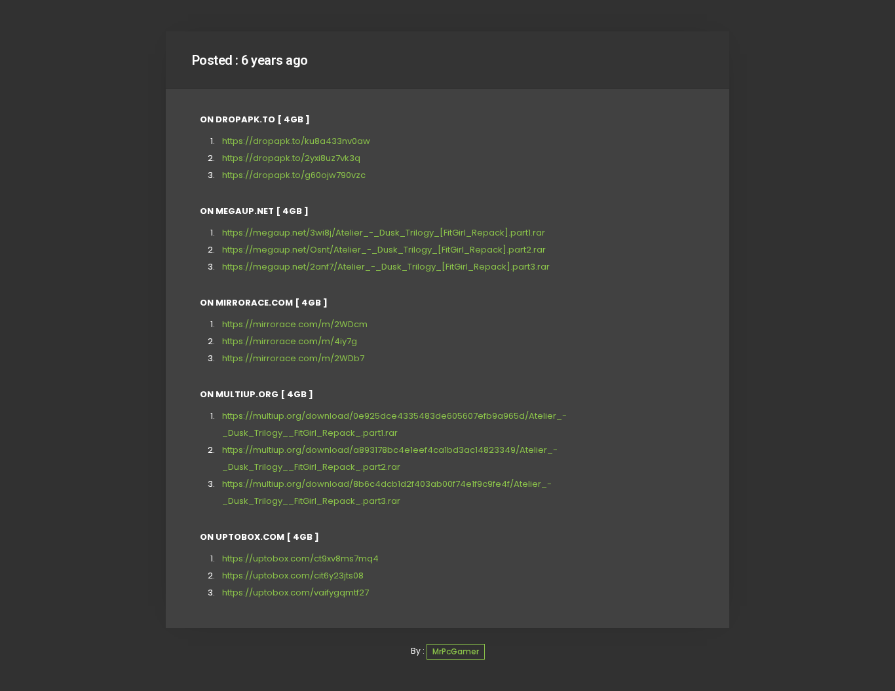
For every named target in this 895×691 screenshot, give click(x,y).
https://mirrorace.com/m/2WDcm (295, 324)
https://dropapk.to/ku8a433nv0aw (296, 141)
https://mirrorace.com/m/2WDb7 (293, 358)
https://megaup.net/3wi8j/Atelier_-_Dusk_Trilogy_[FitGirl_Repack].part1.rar (383, 232)
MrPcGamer (455, 651)
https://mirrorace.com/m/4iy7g (289, 341)
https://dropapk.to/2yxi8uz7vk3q (291, 158)
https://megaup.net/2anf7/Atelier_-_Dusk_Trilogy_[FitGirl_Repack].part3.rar (386, 266)
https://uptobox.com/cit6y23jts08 (293, 575)
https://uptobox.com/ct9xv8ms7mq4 (300, 558)
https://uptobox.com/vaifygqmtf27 (295, 592)
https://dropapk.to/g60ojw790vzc (294, 175)
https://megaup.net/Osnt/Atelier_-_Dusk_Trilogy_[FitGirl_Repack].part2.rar (384, 249)
